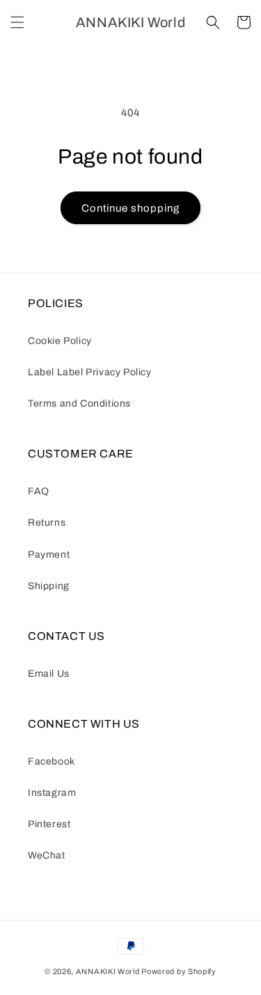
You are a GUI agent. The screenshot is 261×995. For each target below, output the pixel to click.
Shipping (49, 586)
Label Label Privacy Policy (90, 372)
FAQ (38, 491)
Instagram (52, 793)
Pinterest (49, 824)
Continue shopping (130, 208)
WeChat (46, 855)
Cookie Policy (60, 341)
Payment (49, 554)
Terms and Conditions (79, 403)
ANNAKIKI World (108, 971)
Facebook (51, 761)
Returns (46, 522)
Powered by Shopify (178, 971)
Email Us (49, 673)
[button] (17, 22)
